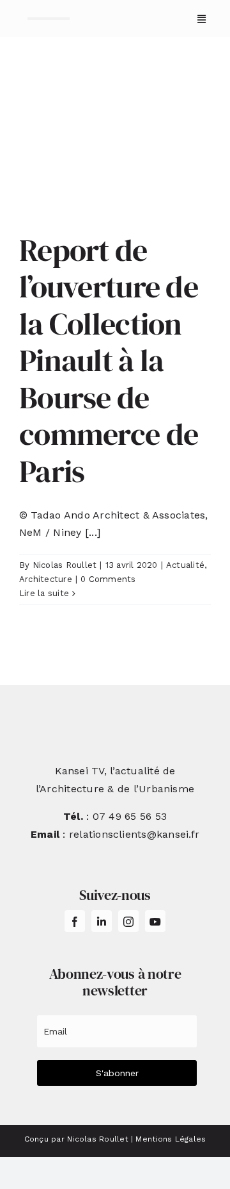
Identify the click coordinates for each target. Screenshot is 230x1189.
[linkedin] (101, 921)
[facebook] (75, 921)
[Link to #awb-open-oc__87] (201, 19)
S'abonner (117, 1073)
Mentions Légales (170, 1139)
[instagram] (128, 921)
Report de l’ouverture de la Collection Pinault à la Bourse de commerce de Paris (108, 361)
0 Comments (107, 579)
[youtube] (155, 921)
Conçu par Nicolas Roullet (76, 1139)
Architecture (45, 579)
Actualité (185, 565)
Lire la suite (44, 593)
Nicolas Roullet (65, 565)
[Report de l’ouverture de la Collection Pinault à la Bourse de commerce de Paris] (115, 144)
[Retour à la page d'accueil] (48, 18)
